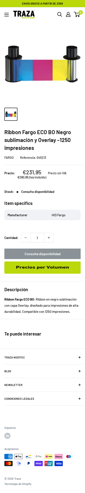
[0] (77, 14)
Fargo (9, 157)
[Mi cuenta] (68, 14)
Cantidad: (11, 238)
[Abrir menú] (6, 14)
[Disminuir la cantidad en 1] (25, 237)
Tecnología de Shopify (17, 484)
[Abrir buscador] (59, 14)
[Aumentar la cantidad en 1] (48, 237)
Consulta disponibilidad (43, 254)
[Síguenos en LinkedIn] (7, 436)
